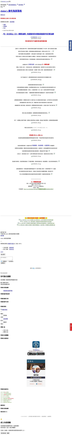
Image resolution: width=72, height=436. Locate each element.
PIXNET (25, 416)
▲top (2, 251)
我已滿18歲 (3, 433)
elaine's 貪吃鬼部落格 (11, 11)
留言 (13, 243)
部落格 (5, 26)
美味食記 (11, 247)
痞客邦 (9, 243)
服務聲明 (49, 416)
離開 (8, 433)
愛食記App (37, 349)
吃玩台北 (11, 249)
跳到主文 (3, 14)
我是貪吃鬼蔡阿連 (7, 290)
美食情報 (12, 21)
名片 (4, 28)
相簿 (4, 24)
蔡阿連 (2, 235)
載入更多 (3, 254)
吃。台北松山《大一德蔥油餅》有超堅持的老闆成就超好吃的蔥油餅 (28, 34)
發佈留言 (3, 263)
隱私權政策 (44, 416)
